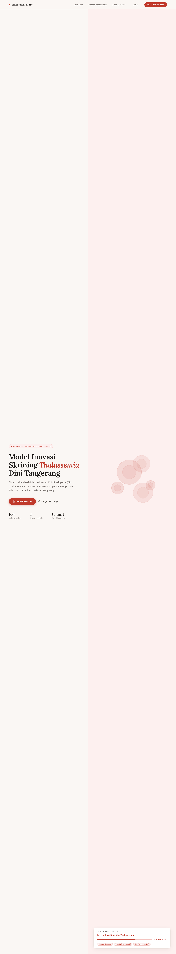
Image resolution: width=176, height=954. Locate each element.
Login (135, 4)
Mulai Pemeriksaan (155, 4)
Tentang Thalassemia (97, 4)
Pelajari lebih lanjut (50, 501)
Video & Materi (119, 4)
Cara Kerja (78, 4)
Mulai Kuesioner (24, 501)
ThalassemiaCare (22, 4)
